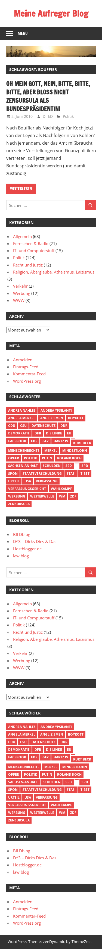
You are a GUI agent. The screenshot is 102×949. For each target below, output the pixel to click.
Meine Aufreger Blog (51, 13)
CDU (11, 425)
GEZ (45, 441)
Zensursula (19, 504)
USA (27, 481)
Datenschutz (43, 425)
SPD (85, 465)
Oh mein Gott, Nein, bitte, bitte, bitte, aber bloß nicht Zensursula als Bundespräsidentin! (48, 96)
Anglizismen (51, 418)
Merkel (50, 450)
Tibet (85, 473)
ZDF (73, 496)
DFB (38, 433)
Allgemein (22, 236)
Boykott (76, 418)
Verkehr (20, 286)
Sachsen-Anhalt (23, 465)
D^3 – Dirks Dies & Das (34, 541)
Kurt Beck (82, 443)
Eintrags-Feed (25, 366)
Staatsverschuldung (42, 473)
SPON (13, 473)
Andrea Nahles (22, 410)
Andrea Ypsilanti (56, 410)
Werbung (21, 293)
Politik (68, 116)
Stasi (71, 473)
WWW (18, 300)
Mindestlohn (74, 450)
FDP (34, 441)
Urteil (14, 481)
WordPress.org (27, 381)
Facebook (17, 441)
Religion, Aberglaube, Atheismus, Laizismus (53, 272)
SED (69, 465)
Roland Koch (69, 458)
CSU (23, 425)
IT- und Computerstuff (33, 250)
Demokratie (19, 433)
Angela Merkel (21, 418)
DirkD (48, 116)
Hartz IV (61, 441)
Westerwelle (42, 496)
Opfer (13, 458)
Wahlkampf (61, 488)
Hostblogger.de (27, 548)
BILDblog (21, 534)
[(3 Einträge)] (73, 438)
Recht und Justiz (28, 265)
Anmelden (22, 359)
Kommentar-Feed (29, 373)
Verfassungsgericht (27, 488)
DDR (63, 425)
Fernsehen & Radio (30, 243)
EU (69, 433)
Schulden (52, 465)
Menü (23, 33)
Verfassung (47, 481)
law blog (21, 555)
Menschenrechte (23, 450)
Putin (47, 458)
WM (62, 496)
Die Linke (54, 433)
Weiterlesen (21, 188)
